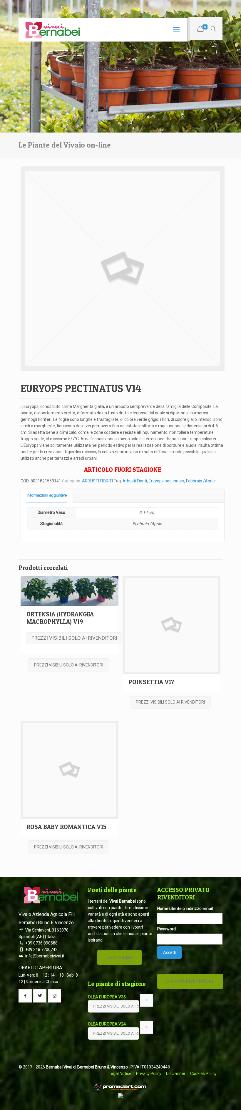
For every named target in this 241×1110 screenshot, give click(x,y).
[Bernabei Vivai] (52, 30)
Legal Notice (120, 1073)
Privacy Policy (148, 1073)
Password (166, 929)
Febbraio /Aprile (201, 481)
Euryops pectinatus (166, 481)
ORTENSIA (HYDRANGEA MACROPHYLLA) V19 (60, 618)
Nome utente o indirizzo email (185, 908)
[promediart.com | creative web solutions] (120, 1090)
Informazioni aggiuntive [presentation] (47, 495)
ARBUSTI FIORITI (97, 481)
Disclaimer (175, 1073)
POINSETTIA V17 (151, 682)
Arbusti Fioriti (135, 481)
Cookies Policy (203, 1073)
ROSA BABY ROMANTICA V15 (66, 827)
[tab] (47, 495)
